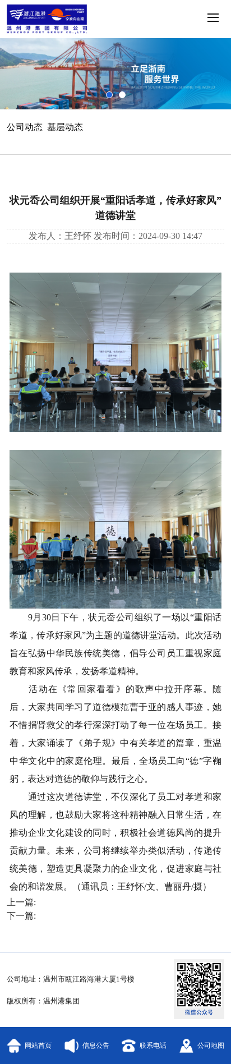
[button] (212, 19)
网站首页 (38, 1045)
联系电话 (153, 1045)
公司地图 (210, 1045)
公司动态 (25, 127)
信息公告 (95, 1045)
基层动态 (65, 127)
